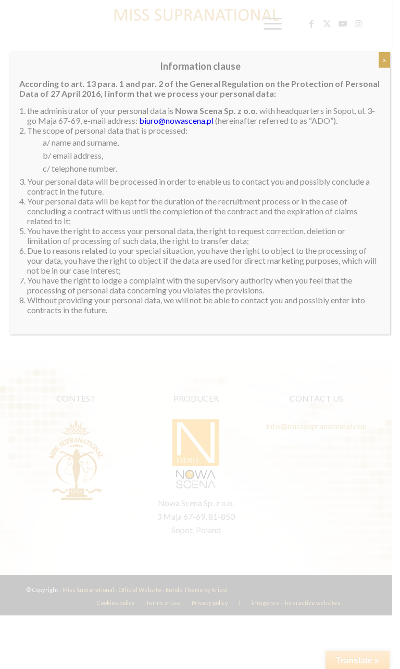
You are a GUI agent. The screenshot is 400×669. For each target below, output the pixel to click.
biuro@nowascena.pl (176, 120)
